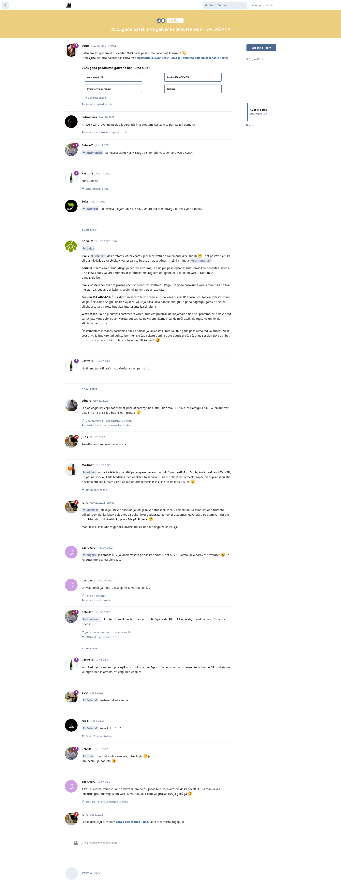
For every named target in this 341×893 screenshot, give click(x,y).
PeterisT (91, 700)
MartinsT (92, 510)
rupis (89, 756)
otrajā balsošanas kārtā (132, 822)
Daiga (90, 248)
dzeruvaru (93, 619)
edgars (91, 472)
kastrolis (92, 209)
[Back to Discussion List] (5, 5)
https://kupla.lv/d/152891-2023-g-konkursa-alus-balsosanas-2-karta (181, 58)
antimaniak (94, 152)
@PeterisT (98, 256)
